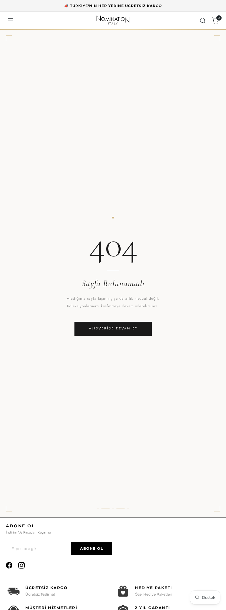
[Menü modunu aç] (10, 21)
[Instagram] (21, 565)
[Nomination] (113, 20)
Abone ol (91, 548)
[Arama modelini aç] (203, 21)
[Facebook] (9, 565)
